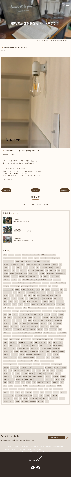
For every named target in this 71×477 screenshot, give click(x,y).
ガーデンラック (7, 270)
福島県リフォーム (23, 276)
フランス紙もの (22, 323)
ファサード (19, 320)
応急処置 (6, 267)
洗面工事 (49, 354)
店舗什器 (64, 367)
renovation (45, 301)
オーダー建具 (18, 307)
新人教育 (6, 339)
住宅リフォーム (34, 304)
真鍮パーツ (6, 392)
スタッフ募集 (7, 354)
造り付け (6, 273)
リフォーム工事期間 (59, 339)
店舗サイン (28, 370)
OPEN (28, 301)
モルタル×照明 (17, 317)
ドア (63, 307)
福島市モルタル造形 (55, 276)
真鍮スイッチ (21, 292)
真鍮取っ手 (51, 307)
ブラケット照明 (55, 289)
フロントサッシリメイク (9, 379)
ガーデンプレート (54, 326)
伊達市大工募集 (56, 348)
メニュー (30, 258)
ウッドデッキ (35, 286)
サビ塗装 (24, 317)
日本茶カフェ (11, 307)
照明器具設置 (29, 354)
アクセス (42, 258)
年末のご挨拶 (45, 317)
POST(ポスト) (53, 270)
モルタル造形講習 (17, 329)
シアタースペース (53, 398)
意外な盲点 (14, 279)
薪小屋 (51, 295)
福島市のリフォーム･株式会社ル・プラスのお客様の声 (37, 261)
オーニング (56, 392)
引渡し (22, 382)
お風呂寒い (62, 283)
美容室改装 (6, 326)
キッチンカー (32, 385)
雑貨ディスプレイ (41, 385)
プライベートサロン (58, 298)
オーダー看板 (55, 376)
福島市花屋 (6, 367)
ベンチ (5, 385)
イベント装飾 (37, 364)
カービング (61, 398)
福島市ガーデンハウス (61, 273)
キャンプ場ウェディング (49, 304)
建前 (48, 370)
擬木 (17, 270)
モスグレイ (58, 307)
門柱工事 (17, 392)
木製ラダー (40, 329)
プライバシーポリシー (8, 261)
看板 (42, 320)
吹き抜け (17, 373)
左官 (22, 392)
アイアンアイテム (7, 292)
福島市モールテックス (14, 345)
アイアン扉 (59, 317)
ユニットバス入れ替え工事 (40, 342)
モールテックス (31, 289)
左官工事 (57, 379)
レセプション (48, 382)
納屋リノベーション (47, 298)
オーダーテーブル (14, 367)
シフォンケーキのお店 (8, 401)
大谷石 (5, 301)
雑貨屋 (29, 320)
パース (38, 295)
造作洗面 (25, 385)
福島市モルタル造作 (33, 273)
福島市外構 (41, 273)
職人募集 (6, 295)
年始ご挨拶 (52, 317)
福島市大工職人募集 (8, 351)
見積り (49, 342)
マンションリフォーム (8, 289)
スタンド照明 (24, 373)
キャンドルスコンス (8, 398)
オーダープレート (14, 326)
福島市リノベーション (34, 276)
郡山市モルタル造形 (36, 339)
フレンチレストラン (39, 379)
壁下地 (62, 379)
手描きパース (31, 307)
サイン (33, 382)
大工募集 (12, 295)
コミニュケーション (33, 351)
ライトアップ (50, 292)
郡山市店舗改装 (7, 336)
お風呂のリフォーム (36, 283)
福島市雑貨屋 (7, 276)
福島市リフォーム (40, 270)
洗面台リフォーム (31, 311)
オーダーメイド (60, 301)
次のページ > (64, 190)
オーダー (6, 389)
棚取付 (62, 382)
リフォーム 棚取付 (15, 286)
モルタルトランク (30, 292)
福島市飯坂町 (63, 392)
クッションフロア (7, 376)
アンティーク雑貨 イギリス (10, 364)
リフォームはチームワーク (23, 348)
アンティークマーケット (38, 367)
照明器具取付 (33, 401)
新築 (44, 370)
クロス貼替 (14, 298)
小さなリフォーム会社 (17, 336)
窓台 (40, 398)
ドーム (10, 370)
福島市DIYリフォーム (25, 339)
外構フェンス (23, 270)
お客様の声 (15, 323)
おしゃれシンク (57, 267)
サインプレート (7, 323)
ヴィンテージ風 (7, 320)
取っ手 (15, 292)
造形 (5, 317)
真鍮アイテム (14, 276)
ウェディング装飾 (55, 357)
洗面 (10, 314)
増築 (59, 270)
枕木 (51, 389)
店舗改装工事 (54, 351)
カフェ (47, 357)
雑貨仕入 (37, 361)
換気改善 (6, 342)
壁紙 (34, 295)
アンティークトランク (40, 292)
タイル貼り (20, 298)
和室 (41, 304)
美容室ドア (62, 376)
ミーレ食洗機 (54, 395)
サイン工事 (55, 354)
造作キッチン (57, 367)
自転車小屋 (54, 286)
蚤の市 (5, 314)
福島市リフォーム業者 (48, 339)
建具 (36, 298)
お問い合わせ (57, 258)
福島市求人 (19, 267)
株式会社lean (49, 258)
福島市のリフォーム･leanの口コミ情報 (30, 254)
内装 (25, 295)
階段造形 (41, 389)
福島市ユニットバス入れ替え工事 (25, 342)
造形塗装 (10, 317)
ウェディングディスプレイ (9, 361)
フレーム (31, 298)
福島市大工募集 (25, 279)
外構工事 (25, 376)
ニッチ (22, 370)
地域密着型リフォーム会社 (40, 336)
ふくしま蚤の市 (48, 367)
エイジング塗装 (37, 317)
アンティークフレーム (8, 395)
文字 (26, 298)
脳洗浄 (16, 301)
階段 (30, 376)
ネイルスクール (7, 373)
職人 (32, 279)
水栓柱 (50, 267)
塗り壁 (37, 307)
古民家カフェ (56, 382)
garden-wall (16, 370)
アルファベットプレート (33, 323)
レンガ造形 (33, 314)
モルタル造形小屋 (40, 357)
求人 (13, 320)
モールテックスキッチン (31, 389)
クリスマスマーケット (24, 314)
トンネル (35, 395)
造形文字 (11, 301)
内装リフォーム (7, 283)
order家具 (12, 273)
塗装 (64, 311)
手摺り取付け (7, 279)
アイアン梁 (40, 314)
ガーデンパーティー (58, 389)
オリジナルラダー (32, 329)
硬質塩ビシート (19, 379)
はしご (46, 329)
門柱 (34, 370)
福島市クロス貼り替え (17, 283)
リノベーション (19, 295)
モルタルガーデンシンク (18, 332)
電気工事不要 (7, 298)
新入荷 (49, 323)
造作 (20, 398)
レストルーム (40, 382)
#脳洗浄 (38, 205)
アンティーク (29, 364)
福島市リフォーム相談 (14, 339)
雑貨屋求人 (61, 351)
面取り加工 (11, 382)
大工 (36, 279)
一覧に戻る (35, 190)
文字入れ (39, 370)
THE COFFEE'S (49, 392)
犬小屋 (25, 273)
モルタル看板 (22, 301)
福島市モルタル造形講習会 (29, 357)
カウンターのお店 (57, 311)
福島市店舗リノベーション (39, 354)
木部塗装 (25, 398)
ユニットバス (45, 283)
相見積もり (55, 342)
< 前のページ (6, 190)
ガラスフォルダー (57, 323)
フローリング (38, 373)
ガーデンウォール (7, 329)
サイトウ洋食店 (7, 311)
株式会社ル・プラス (19, 261)
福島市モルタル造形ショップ (10, 357)
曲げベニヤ (52, 301)
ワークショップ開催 (57, 320)
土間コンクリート (49, 379)
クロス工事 (21, 354)
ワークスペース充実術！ (46, 348)
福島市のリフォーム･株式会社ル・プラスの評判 (14, 264)
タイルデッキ (35, 345)
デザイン (31, 332)
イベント (20, 304)
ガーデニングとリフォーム (9, 348)
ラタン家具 (47, 395)
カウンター (23, 289)
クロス (29, 295)
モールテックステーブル (25, 367)
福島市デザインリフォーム (49, 332)
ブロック (25, 267)
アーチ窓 (17, 401)
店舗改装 (17, 289)
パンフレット (31, 270)
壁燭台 (15, 398)
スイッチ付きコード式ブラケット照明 (23, 395)
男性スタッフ (36, 320)
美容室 (59, 329)
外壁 (14, 267)
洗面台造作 (22, 311)
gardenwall (26, 304)
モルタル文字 (44, 307)
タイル (38, 289)
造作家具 (63, 270)
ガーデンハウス (58, 292)
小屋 (19, 279)
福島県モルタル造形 (61, 336)
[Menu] (67, 5)
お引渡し (11, 385)
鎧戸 (61, 342)
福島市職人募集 (13, 342)
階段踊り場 (48, 376)
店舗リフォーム (7, 332)
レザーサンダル (13, 389)
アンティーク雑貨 (29, 361)
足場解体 (30, 317)
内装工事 (17, 382)
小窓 (44, 373)
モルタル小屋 (43, 323)
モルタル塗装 (41, 401)
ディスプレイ (27, 283)
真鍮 (43, 289)
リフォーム (11, 254)
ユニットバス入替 (54, 283)
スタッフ (36, 258)
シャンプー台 (28, 392)
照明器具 (48, 289)
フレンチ (39, 311)
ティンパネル (14, 354)
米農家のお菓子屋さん (56, 364)
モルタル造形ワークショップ (45, 279)
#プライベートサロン (28, 205)
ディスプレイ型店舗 (51, 385)
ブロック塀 (31, 267)
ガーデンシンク (43, 267)
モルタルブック (57, 279)
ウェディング (21, 364)
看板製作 (14, 304)
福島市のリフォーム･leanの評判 (48, 254)
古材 (65, 289)
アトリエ (28, 382)
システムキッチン (33, 398)
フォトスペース (18, 385)
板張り (31, 379)
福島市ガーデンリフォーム (45, 345)
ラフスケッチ (58, 295)
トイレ (46, 389)
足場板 (47, 401)
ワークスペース (50, 373)
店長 (40, 298)
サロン (19, 357)
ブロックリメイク (50, 273)
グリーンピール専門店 (44, 351)
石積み (41, 395)
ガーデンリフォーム (25, 345)
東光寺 (5, 370)
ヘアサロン (58, 373)
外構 (13, 270)
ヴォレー (6, 345)
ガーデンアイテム (44, 326)
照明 (47, 270)
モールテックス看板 (47, 311)
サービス (24, 258)
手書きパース (45, 295)
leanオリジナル (53, 329)
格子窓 (24, 307)
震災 (61, 264)
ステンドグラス (51, 336)
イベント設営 (15, 311)
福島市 (5, 254)
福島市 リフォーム (25, 286)
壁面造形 (59, 385)
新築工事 (52, 370)
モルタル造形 (55, 264)
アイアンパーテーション (38, 376)
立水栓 (24, 329)
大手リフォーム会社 (28, 336)
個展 (5, 307)
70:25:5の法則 (48, 320)
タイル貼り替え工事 (61, 332)
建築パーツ (45, 398)
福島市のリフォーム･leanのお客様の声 (12, 258)
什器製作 (16, 351)
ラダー (12, 392)
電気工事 (31, 373)
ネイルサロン (59, 370)
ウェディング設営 (60, 304)
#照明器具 (45, 205)
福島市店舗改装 (38, 332)
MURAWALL (36, 392)
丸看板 (26, 379)
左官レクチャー (24, 401)
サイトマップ (46, 451)
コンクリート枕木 (17, 376)
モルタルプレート (35, 326)
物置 (49, 286)
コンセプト (18, 254)
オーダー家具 (19, 273)
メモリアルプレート (24, 326)
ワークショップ (43, 286)
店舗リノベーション (36, 301)
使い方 (42, 392)
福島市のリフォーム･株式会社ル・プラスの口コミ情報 (38, 264)
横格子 (5, 382)
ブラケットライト (45, 364)
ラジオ (24, 320)
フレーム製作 (20, 361)
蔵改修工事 (46, 276)
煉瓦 (26, 332)
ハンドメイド (21, 389)
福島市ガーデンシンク (58, 345)
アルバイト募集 (7, 304)
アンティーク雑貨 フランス (47, 361)
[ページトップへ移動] (68, 438)
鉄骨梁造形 (61, 314)
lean (37, 267)
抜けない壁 (6, 286)
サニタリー (15, 314)
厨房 (61, 289)
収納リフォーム (23, 351)
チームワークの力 (34, 348)
